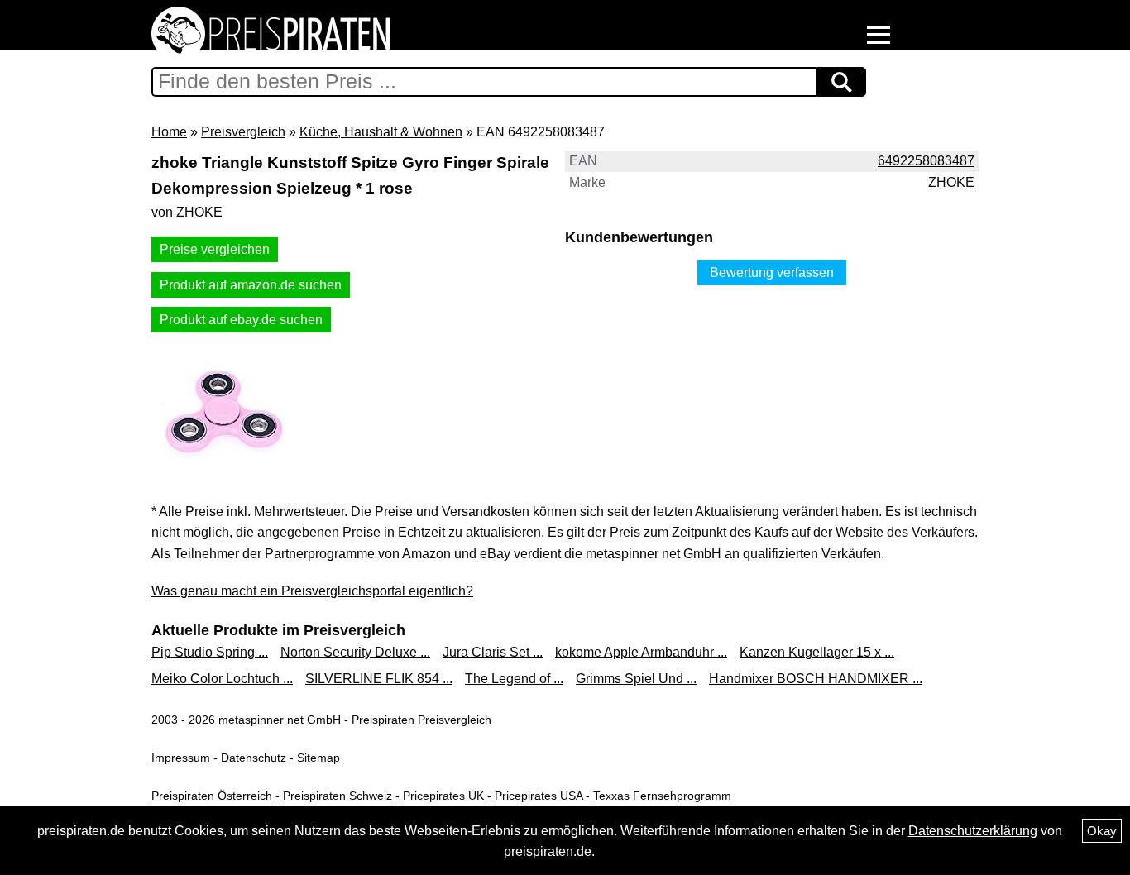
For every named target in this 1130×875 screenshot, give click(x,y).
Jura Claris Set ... (493, 652)
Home (169, 132)
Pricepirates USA (538, 795)
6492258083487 (926, 161)
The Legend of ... (514, 679)
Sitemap (318, 757)
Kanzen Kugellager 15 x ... (817, 652)
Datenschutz (253, 757)
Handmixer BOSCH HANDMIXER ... (815, 679)
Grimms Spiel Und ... (636, 679)
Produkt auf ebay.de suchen (241, 320)
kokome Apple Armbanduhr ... (641, 652)
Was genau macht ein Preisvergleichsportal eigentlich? (312, 591)
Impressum (180, 757)
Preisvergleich (243, 132)
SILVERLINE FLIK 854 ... (378, 679)
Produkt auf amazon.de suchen (251, 285)
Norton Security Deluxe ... (355, 652)
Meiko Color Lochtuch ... (222, 679)
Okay (1102, 831)
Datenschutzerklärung (972, 831)
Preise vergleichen (215, 249)
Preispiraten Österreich (211, 795)
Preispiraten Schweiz (337, 795)
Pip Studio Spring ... (209, 652)
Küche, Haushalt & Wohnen (380, 132)
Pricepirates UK (443, 795)
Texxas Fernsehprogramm (662, 795)
